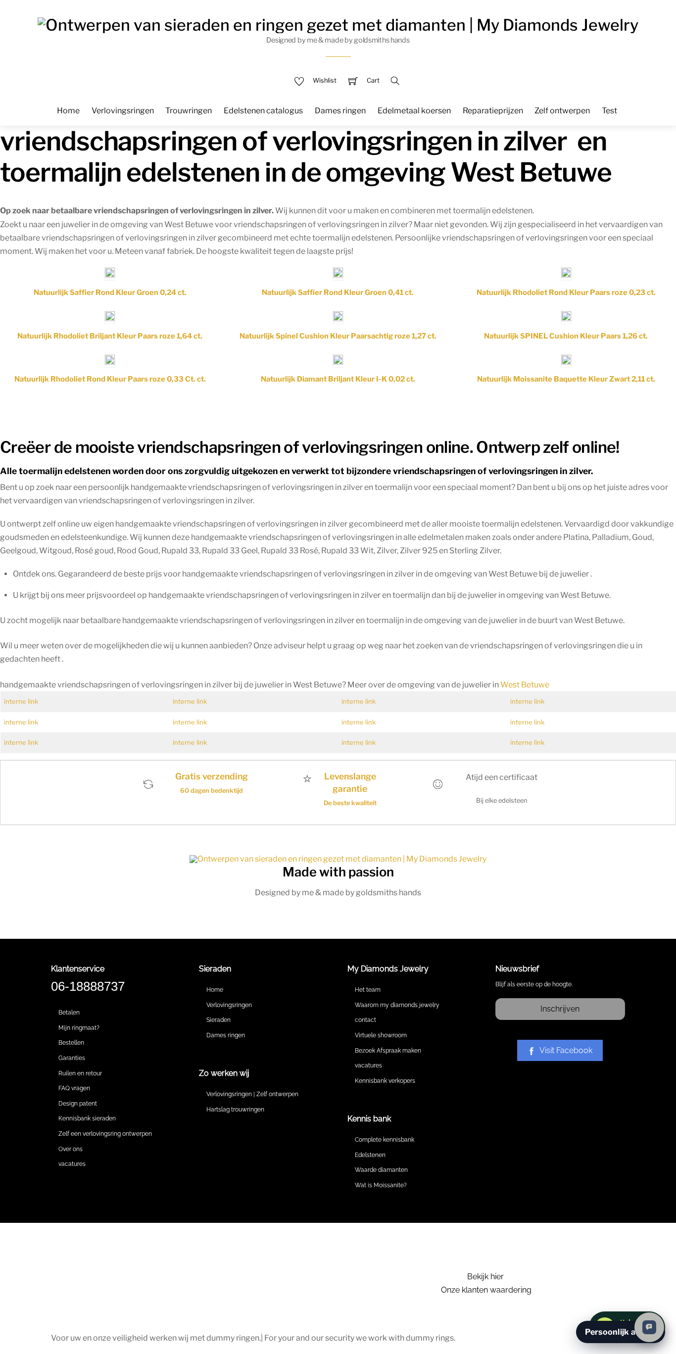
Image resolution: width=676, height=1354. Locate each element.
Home (68, 110)
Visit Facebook (565, 1050)
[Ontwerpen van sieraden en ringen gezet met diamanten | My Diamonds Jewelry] (338, 23)
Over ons (70, 1149)
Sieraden (218, 1019)
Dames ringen (340, 110)
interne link (21, 701)
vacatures (72, 1164)
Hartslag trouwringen (235, 1109)
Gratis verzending (211, 776)
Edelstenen (370, 1155)
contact (365, 1019)
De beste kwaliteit (350, 803)
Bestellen (71, 1042)
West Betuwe (524, 684)
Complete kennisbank (384, 1139)
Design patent (77, 1103)
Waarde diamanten (381, 1169)
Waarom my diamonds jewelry (397, 1005)
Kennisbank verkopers (385, 1080)
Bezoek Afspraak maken (388, 1050)
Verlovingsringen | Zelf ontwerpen (252, 1094)
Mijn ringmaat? (78, 1027)
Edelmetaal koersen (414, 110)
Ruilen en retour (80, 1073)
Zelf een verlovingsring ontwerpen (105, 1133)
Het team (368, 989)
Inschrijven (559, 1009)
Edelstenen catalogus (263, 110)
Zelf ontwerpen (562, 110)
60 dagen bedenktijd (211, 790)
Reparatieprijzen (493, 110)
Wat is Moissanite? (381, 1185)
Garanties (71, 1058)
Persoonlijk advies (620, 1332)
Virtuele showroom (381, 1035)
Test (609, 110)
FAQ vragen (74, 1088)
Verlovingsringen (123, 110)
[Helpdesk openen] (649, 1327)
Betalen (69, 1012)
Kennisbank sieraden (87, 1118)
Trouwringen (188, 110)
